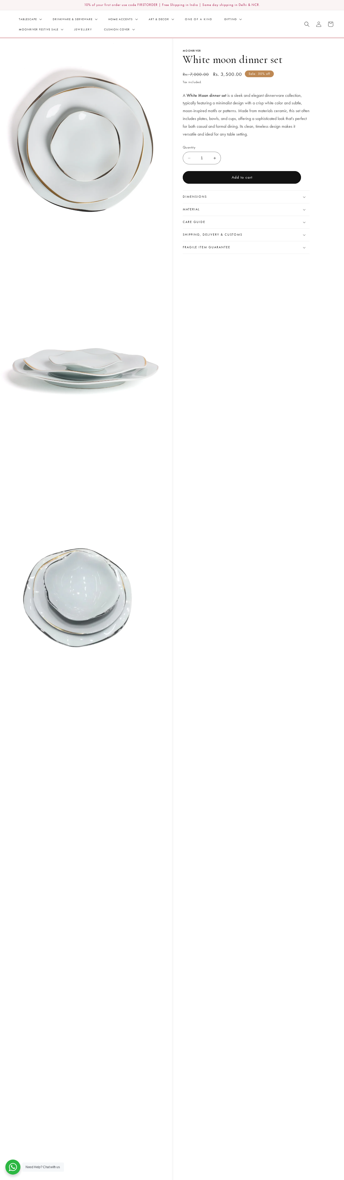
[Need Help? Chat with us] (12, 1167)
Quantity (189, 147)
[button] (30, 19)
